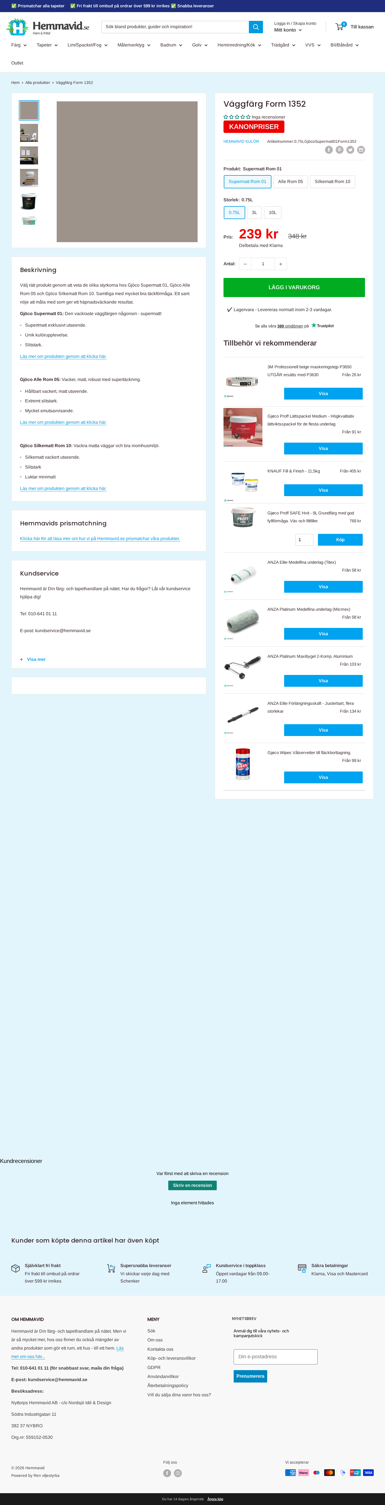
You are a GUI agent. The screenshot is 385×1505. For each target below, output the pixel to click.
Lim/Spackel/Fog (84, 45)
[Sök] (256, 27)
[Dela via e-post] (361, 149)
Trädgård (280, 45)
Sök (151, 1330)
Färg (16, 45)
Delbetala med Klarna (261, 245)
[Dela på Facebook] (329, 149)
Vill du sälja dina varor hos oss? (179, 1394)
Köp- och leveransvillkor (171, 1358)
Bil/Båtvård (342, 45)
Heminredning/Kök (236, 45)
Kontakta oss (160, 1349)
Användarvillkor (163, 1376)
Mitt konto (285, 30)
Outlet (17, 63)
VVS (310, 45)
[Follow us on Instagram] (178, 1473)
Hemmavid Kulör (241, 141)
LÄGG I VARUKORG (294, 288)
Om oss (155, 1339)
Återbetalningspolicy (167, 1385)
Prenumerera (250, 1376)
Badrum (168, 45)
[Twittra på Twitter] (350, 149)
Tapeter (44, 45)
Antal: (230, 264)
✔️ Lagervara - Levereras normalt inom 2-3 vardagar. (279, 309)
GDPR (154, 1367)
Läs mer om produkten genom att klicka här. (63, 356)
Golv (197, 45)
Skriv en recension (192, 1185)
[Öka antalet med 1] (281, 264)
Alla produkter (37, 82)
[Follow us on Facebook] (167, 1473)
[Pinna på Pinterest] (340, 149)
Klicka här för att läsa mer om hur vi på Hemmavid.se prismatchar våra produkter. (100, 538)
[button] (237, 117)
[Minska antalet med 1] (245, 264)
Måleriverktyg (131, 45)
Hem (15, 82)
